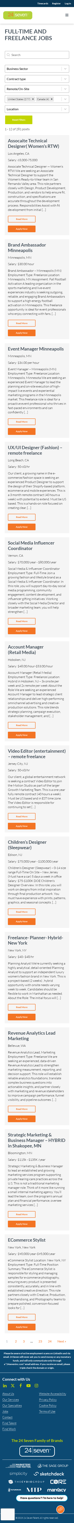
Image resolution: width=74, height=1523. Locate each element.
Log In (68, 3)
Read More (21, 219)
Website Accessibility (52, 1394)
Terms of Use (47, 1411)
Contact (7, 1417)
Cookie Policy (47, 1405)
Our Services (10, 1399)
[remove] (33, 99)
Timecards (42, 3)
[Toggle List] (65, 99)
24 (50, 1341)
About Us (8, 1394)
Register (56, 3)
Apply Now (21, 228)
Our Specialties (12, 1405)
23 (40, 1341)
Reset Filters (18, 119)
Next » (61, 1341)
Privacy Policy (48, 1399)
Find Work (9, 1429)
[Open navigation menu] (67, 15)
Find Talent (9, 1423)
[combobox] (33, 99)
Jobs (5, 1411)
